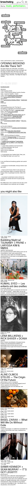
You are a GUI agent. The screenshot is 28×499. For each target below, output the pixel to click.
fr (18, 2)
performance (19, 6)
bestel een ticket (17, 116)
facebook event (5, 86)
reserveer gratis (19, 110)
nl (17, 2)
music (9, 6)
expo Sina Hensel (13, 111)
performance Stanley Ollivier (12, 100)
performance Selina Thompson (12, 97)
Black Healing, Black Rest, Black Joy (14, 114)
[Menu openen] (26, 2)
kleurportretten (12, 136)
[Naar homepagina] (7, 2)
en (20, 2)
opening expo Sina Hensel (15, 95)
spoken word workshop (8, 141)
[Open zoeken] (22, 2)
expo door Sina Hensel (14, 130)
